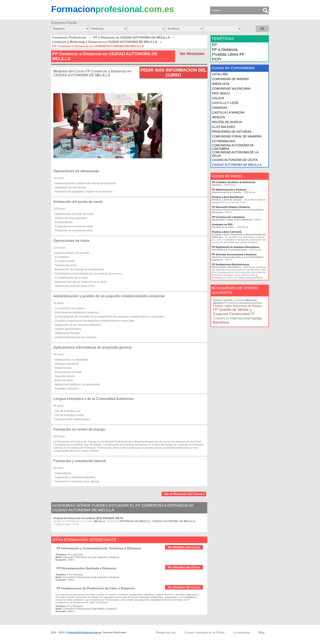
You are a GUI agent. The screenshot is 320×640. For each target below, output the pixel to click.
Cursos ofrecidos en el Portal (204, 632)
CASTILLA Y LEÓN (225, 103)
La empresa (241, 632)
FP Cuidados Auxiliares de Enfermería (233, 182)
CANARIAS (219, 107)
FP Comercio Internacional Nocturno (243, 303)
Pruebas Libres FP (228, 54)
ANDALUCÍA (220, 83)
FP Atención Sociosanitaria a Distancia (234, 254)
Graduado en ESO (222, 224)
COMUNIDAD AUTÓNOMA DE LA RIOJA (235, 153)
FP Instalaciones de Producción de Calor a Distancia (96, 588)
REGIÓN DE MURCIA (227, 122)
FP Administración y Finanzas (229, 189)
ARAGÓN (218, 117)
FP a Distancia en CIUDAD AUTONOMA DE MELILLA (131, 37)
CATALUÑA (220, 74)
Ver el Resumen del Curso (183, 494)
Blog (261, 632)
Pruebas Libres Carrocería (227, 232)
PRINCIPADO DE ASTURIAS (231, 131)
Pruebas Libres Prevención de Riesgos (237, 305)
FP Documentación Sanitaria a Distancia (86, 568)
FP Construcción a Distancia (228, 217)
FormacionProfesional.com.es (84, 632)
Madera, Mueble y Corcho (228, 300)
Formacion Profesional (69, 37)
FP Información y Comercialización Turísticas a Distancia (99, 548)
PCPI (216, 59)
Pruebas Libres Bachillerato (228, 197)
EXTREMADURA (223, 141)
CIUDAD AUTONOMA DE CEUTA (235, 160)
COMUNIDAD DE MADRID (230, 79)
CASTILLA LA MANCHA (228, 112)
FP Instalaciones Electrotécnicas (230, 264)
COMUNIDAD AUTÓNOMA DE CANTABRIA (233, 147)
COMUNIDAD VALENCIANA (231, 88)
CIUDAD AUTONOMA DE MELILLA (237, 164)
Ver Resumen (192, 54)
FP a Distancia (224, 49)
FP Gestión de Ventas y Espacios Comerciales (232, 311)
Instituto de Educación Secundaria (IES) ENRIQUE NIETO (88, 518)
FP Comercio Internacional (234, 316)
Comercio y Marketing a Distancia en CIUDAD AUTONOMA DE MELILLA (104, 41)
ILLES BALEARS (223, 127)
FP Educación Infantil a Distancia (231, 207)
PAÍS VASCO (221, 93)
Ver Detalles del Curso (184, 547)
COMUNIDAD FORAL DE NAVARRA (236, 136)
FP (214, 45)
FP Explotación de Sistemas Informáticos (235, 247)
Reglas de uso (166, 632)
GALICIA (218, 98)
